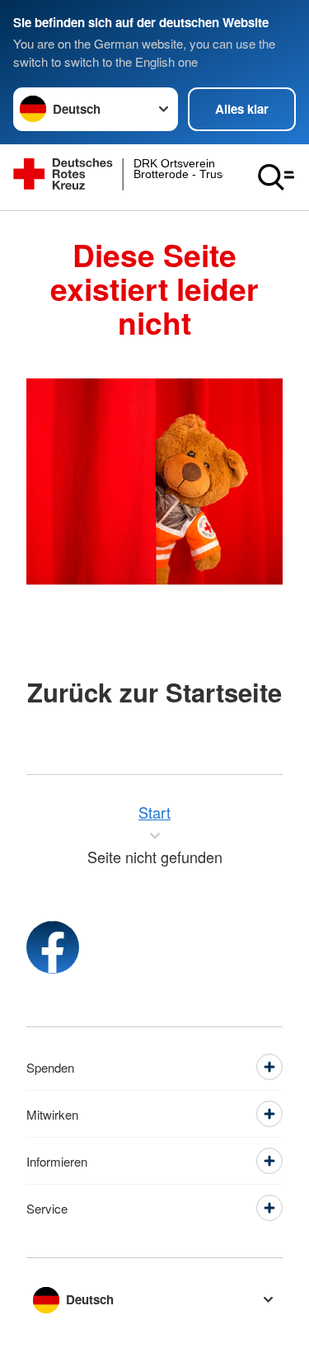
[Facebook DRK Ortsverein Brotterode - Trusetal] (52, 947)
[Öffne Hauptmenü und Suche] (276, 177)
